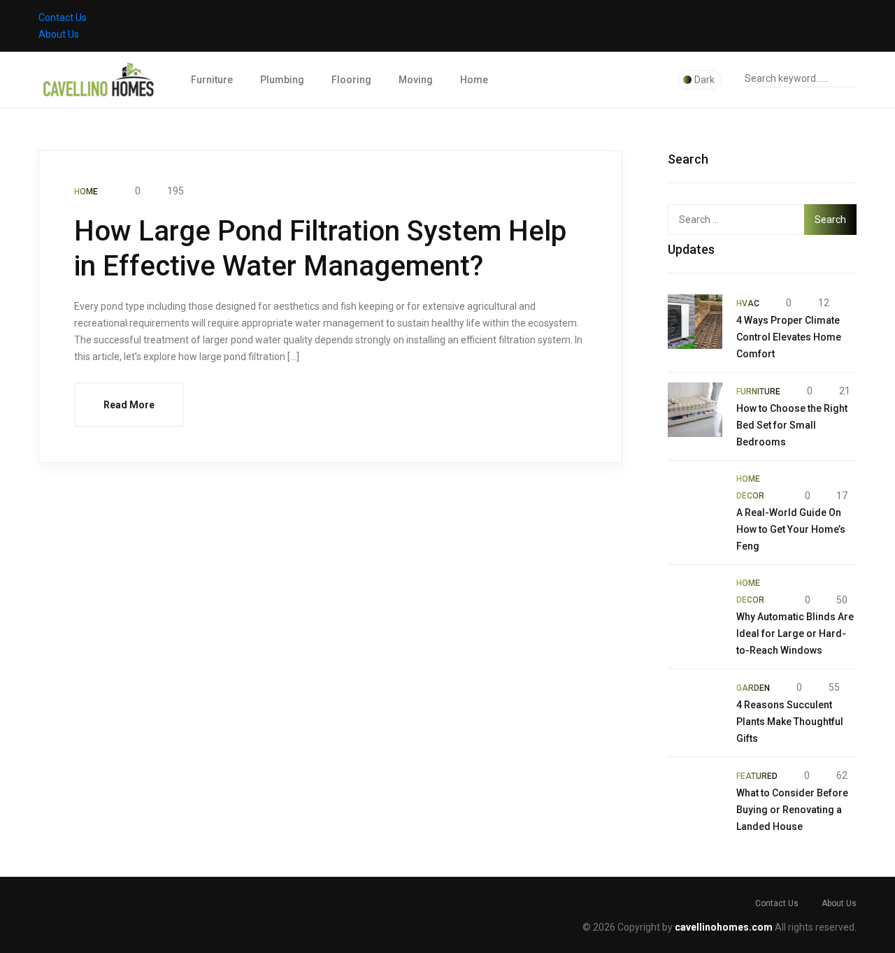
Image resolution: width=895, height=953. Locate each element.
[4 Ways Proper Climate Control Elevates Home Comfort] (695, 321)
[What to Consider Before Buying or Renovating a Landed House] (695, 794)
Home (474, 79)
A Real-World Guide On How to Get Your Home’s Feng (790, 529)
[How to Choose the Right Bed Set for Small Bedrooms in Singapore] (695, 409)
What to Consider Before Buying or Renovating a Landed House (792, 809)
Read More (129, 404)
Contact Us (62, 17)
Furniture (212, 79)
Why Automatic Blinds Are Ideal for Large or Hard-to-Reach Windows (795, 633)
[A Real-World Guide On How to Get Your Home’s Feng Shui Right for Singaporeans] (695, 498)
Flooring (351, 79)
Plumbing (282, 79)
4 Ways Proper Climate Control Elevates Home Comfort (788, 337)
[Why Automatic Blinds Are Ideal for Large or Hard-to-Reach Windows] (695, 602)
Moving (416, 79)
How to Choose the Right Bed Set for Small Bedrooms (791, 425)
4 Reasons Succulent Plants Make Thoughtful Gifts (789, 721)
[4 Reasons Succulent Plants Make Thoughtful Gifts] (695, 706)
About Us (58, 34)
